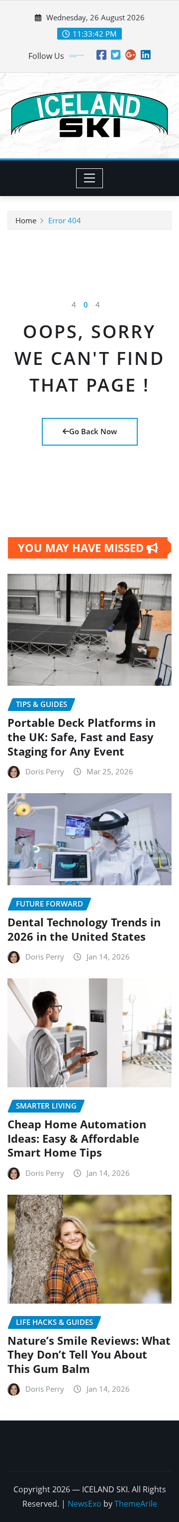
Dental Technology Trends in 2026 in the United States (84, 929)
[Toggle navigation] (89, 178)
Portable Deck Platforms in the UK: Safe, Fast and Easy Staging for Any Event (81, 736)
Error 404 (64, 220)
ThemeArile (135, 1503)
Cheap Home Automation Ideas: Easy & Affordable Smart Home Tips (76, 1138)
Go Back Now (93, 431)
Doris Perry (44, 771)
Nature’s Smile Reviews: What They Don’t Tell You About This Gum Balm (89, 1354)
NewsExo (84, 1503)
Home (25, 220)
